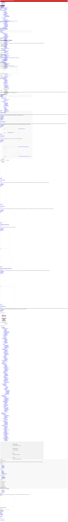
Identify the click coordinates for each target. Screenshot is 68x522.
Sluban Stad (6, 348)
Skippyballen (6, 52)
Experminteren (4, 364)
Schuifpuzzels (6, 437)
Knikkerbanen (6, 340)
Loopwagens (6, 403)
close (0, 311)
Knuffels (4, 414)
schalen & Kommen (7, 110)
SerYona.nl (3, 465)
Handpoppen (6, 28)
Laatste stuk (3, 395)
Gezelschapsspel (10, 57)
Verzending (3, 476)
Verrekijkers (6, 366)
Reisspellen (6, 47)
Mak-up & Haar (5, 335)
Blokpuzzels (6, 435)
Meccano (6, 341)
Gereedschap (6, 342)
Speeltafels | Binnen (7, 50)
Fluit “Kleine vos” (3, 121)
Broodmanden (6, 388)
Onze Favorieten (3, 413)
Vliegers (5, 355)
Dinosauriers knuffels (7, 415)
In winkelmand (2, 54)
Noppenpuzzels (6, 44)
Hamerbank (6, 439)
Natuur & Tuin (4, 362)
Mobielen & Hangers (7, 332)
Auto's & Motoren (7, 407)
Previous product (2, 21)
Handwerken (6, 374)
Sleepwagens (6, 73)
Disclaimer (3, 472)
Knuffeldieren (6, 417)
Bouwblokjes (6, 339)
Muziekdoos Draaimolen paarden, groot (6, 268)
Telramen (6, 39)
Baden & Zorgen (5, 333)
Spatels (7, 387)
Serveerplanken (7, 392)
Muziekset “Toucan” (3, 112)
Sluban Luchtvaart (7, 346)
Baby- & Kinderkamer (5, 328)
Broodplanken (7, 391)
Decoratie (6, 8)
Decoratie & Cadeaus (4, 360)
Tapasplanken (7, 393)
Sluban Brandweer (7, 345)
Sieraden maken (6, 375)
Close (1, 120)
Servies (5, 337)
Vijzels (5, 394)
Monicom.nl (3, 467)
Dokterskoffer (6, 377)
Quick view (1, 126)
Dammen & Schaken (7, 48)
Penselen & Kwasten (7, 382)
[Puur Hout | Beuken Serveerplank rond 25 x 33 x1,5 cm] (11, 156)
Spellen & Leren (17, 57)
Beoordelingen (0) (4, 59)
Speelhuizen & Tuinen (5, 349)
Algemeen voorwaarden (4, 473)
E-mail (1, 75)
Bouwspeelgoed (5, 338)
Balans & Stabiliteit (7, 438)
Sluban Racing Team (7, 347)
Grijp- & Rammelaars (7, 331)
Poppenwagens (6, 424)
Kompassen (6, 365)
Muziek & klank (5, 432)
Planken (5, 389)
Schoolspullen (6, 371)
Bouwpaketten (6, 373)
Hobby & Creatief (4, 363)
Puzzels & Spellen (5, 434)
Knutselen (4, 372)
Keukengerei (4, 385)
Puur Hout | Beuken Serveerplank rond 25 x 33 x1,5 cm (25, 156)
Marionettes (4, 418)
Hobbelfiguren (6, 398)
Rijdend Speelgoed (5, 401)
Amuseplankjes (7, 390)
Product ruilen (3, 478)
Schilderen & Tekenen (5, 380)
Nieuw (2, 412)
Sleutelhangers (6, 399)
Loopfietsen (6, 67)
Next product (1, 29)
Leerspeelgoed (6, 38)
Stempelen (6, 376)
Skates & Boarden (7, 353)
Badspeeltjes (6, 334)
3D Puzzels (6, 42)
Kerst (3, 361)
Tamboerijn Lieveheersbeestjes (4, 224)
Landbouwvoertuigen (7, 409)
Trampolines (6, 56)
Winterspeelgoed (5, 356)
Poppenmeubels (5, 421)
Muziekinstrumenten (7, 41)
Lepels (6, 386)
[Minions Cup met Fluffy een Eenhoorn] (11, 146)
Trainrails (6, 76)
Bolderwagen (6, 402)
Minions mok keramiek (21, 128)
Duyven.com (3, 466)
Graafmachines (6, 408)
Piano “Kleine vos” (3, 306)
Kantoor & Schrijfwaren (6, 367)
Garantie (3, 471)
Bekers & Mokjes (6, 111)
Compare (1, 55)
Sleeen (5, 357)
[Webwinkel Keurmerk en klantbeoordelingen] (3, 324)
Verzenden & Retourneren (3, 78)
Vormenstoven (6, 440)
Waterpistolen (6, 58)
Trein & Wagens (6, 405)
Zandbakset (6, 359)
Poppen (4, 420)
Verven (5, 383)
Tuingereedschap (6, 351)
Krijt (5, 381)
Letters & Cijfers (6, 368)
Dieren (5, 397)
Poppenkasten (6, 29)
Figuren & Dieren (5, 396)
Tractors (5, 411)
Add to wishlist (2, 139)
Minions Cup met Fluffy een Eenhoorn (23, 146)
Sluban (4, 344)
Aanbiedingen (3, 327)
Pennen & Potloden (7, 369)
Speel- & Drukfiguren (7, 63)
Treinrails (6, 406)
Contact (2, 470)
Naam (1, 74)
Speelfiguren (6, 400)
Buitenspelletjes (6, 51)
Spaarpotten (6, 330)
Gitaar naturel (2, 206)
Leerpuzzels (6, 427)
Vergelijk (1, 56)
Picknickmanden (6, 379)
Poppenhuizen (6, 422)
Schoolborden (6, 370)
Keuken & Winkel (7, 378)
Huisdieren (6, 21)
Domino (5, 430)
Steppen (5, 68)
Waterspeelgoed (6, 59)
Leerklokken (6, 426)
